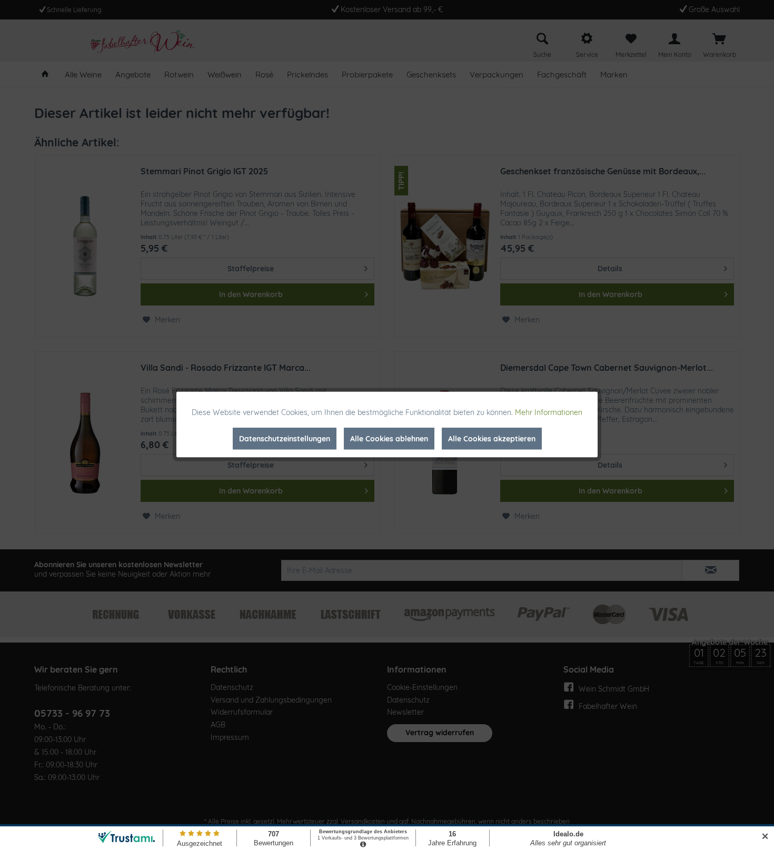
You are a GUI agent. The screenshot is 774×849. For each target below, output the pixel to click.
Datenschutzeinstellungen (284, 438)
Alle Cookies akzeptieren (491, 438)
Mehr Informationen (548, 412)
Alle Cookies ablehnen (389, 438)
